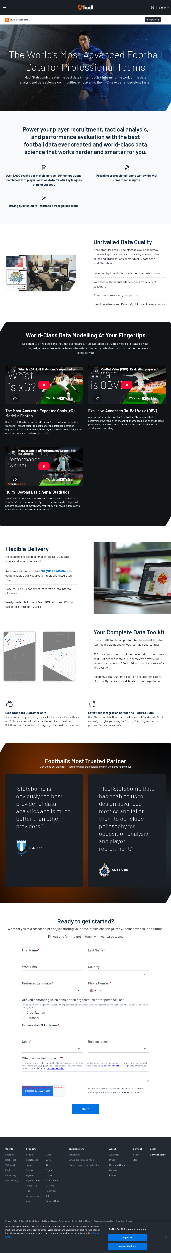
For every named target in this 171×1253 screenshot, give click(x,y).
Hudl (28, 1190)
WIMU (48, 1159)
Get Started (153, 20)
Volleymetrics (32, 1195)
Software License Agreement (56, 1221)
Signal (49, 1170)
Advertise (114, 1154)
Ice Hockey (10, 1175)
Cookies (120, 1221)
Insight (29, 1164)
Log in (162, 7)
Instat (49, 1175)
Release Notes (53, 1201)
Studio (29, 1154)
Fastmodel (51, 1190)
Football (9, 1154)
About (112, 1148)
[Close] (165, 1237)
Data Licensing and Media (81, 1159)
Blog (135, 1159)
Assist (29, 1201)
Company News (117, 1164)
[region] (85, 1237)
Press (112, 1159)
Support (137, 1154)
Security (130, 1221)
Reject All (127, 1237)
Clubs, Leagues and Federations (85, 1164)
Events (112, 1175)
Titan (48, 1164)
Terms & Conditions (30, 1221)
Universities (74, 1154)
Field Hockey (11, 1180)
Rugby (8, 1170)
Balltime (50, 1185)
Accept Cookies (127, 1246)
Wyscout (30, 1175)
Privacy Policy (11, 1221)
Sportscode (32, 1159)
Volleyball (10, 1164)
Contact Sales (158, 1154)
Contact (137, 1148)
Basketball (10, 1159)
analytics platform (53, 571)
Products (31, 1148)
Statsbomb (52, 1180)
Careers (113, 1170)
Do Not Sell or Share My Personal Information (93, 1221)
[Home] (85, 8)
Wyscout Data (33, 1180)
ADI (47, 1195)
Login (153, 1148)
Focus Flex (31, 1185)
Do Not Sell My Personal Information (127, 1229)
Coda (48, 1154)
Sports (9, 1148)
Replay (29, 1170)
